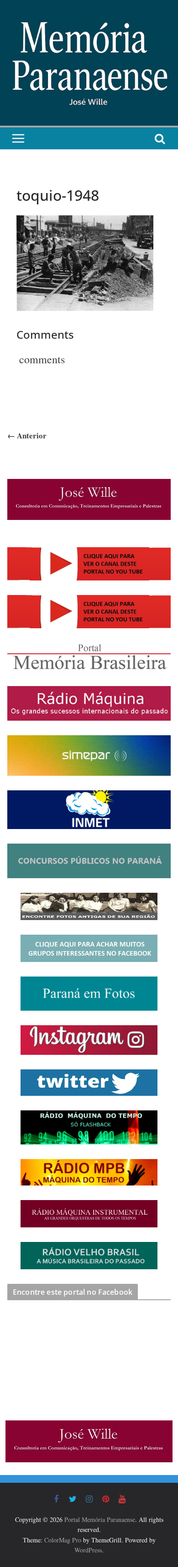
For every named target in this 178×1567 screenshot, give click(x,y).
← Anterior (27, 435)
